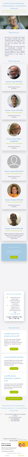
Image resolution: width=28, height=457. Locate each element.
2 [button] (11, 27)
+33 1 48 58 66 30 (15, 418)
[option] (14, 22)
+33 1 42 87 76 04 (15, 314)
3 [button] (15, 27)
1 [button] (10, 27)
